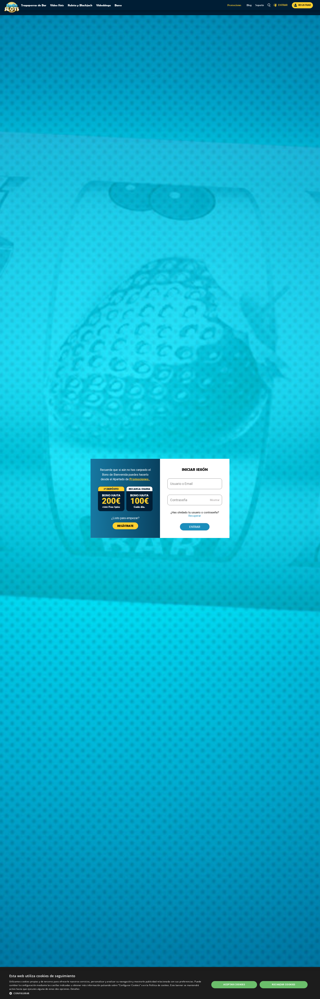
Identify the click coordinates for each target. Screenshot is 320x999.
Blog (249, 5)
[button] (106, 993)
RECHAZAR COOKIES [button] (283, 984)
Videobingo (103, 5)
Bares (118, 5)
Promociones (234, 5)
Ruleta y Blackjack (80, 5)
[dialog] (160, 984)
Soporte (259, 5)
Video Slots (57, 5)
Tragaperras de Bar (33, 5)
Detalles (75, 988)
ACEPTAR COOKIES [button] (234, 984)
